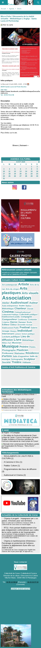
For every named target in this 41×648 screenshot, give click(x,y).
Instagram (16, 191)
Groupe (5, 331)
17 (4, 174)
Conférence (22, 319)
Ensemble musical (25, 325)
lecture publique (28, 334)
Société (6, 362)
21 (26, 174)
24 (4, 176)
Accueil (3, 9)
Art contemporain (9, 285)
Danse (14, 322)
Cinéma (8, 311)
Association (16, 298)
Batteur (29, 306)
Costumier (32, 319)
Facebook (25, 191)
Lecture (18, 334)
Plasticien (22, 350)
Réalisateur (19, 353)
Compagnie (26, 317)
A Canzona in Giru (11, 462)
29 (31, 176)
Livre (17, 339)
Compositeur (9, 319)
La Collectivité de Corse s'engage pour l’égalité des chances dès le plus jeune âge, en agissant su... (18, 550)
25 (9, 176)
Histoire (13, 331)
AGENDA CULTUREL (20, 159)
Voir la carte (8, 25)
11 (9, 171)
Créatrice (5, 322)
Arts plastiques (14, 290)
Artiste (23, 284)
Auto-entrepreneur (10, 306)
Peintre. (32, 347)
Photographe (9, 350)
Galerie (34, 328)
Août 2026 (20, 162)
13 (20, 171)
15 (31, 171)
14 (26, 171)
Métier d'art (6, 343)
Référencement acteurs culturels (16, 270)
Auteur (33, 302)
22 (31, 174)
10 (4, 171)
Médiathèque (28, 340)
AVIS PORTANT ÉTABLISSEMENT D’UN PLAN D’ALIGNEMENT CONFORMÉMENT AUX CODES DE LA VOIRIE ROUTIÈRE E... (20, 536)
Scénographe (17, 359)
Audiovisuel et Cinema (13, 475)
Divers (19, 9)
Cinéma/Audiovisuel (23, 312)
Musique (10, 346)
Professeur (8, 353)
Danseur (22, 322)
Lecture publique (11, 336)
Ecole (29, 322)
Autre (22, 305)
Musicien (17, 343)
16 (37, 171)
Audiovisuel (19, 302)
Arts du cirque (12, 289)
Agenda (11, 9)
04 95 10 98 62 (11, 582)
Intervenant (8, 334)
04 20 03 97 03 (32, 582)
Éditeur (13, 325)
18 (9, 174)
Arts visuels (30, 293)
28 (26, 176)
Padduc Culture (10, 466)
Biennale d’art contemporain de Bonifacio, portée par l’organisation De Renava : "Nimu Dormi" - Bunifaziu (20, 444)
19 (15, 174)
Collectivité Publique (10, 314)
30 (37, 176)
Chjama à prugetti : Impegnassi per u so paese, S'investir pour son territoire (20, 519)
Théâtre (16, 362)
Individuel (24, 330)
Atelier (6, 303)
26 (15, 176)
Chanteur (20, 308)
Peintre (24, 346)
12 (15, 171)
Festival (25, 327)
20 (20, 174)
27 (20, 176)
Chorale (30, 309)
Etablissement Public (10, 328)
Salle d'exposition (21, 356)
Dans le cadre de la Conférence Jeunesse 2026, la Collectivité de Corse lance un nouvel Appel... (18, 523)
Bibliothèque (8, 309)
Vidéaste (26, 362)
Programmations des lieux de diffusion (20, 469)
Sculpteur (29, 359)
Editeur (6, 324)
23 (37, 174)
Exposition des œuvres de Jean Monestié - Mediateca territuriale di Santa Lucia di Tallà (18, 405)
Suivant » (24, 145)
